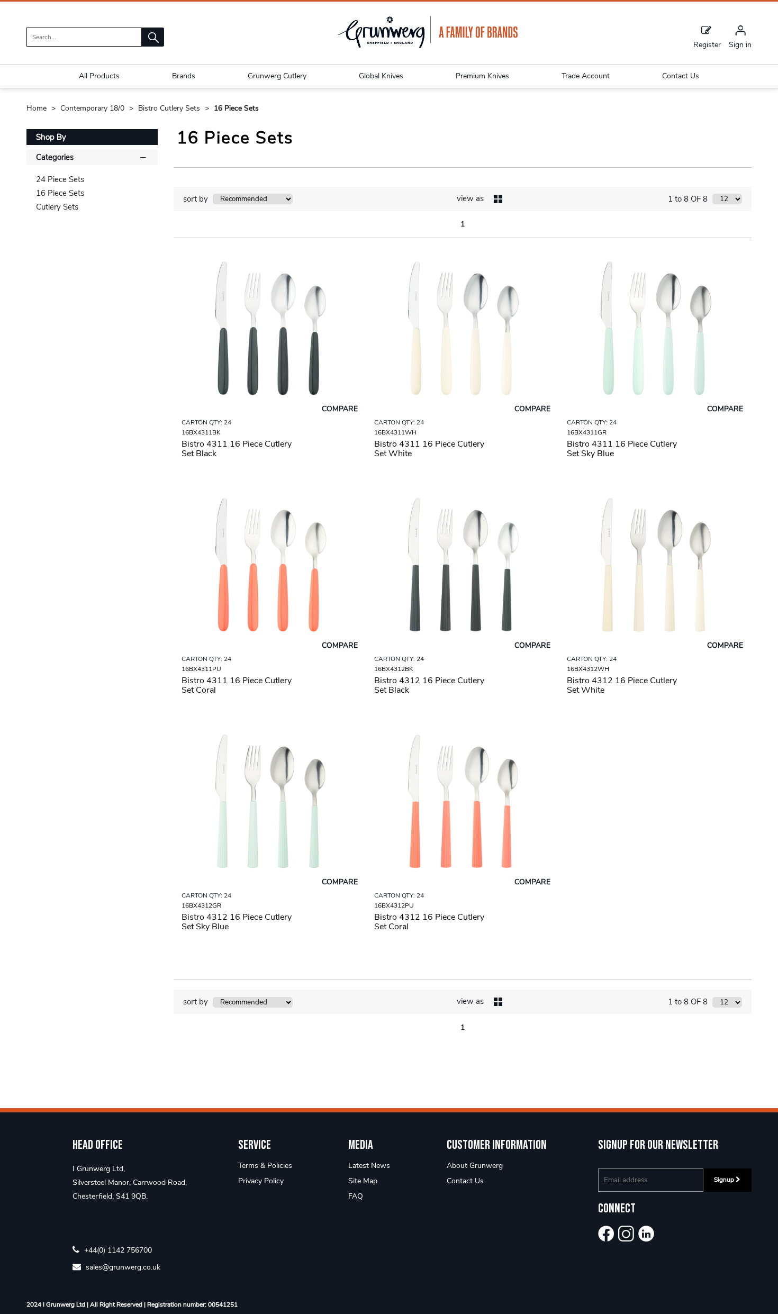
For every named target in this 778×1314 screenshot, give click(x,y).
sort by (195, 199)
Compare (340, 409)
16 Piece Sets (236, 108)
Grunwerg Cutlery (277, 76)
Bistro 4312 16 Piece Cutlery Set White (622, 685)
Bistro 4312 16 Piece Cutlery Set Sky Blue (237, 921)
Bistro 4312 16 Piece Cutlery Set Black (429, 685)
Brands (183, 76)
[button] (153, 37)
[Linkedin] (646, 1233)
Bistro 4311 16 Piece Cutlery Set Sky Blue (622, 448)
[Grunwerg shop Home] (428, 46)
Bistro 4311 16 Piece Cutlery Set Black (237, 448)
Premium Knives (482, 76)
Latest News (369, 1166)
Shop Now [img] (269, 480)
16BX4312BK (393, 669)
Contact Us (465, 1181)
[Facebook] (606, 1233)
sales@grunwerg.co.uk (122, 1266)
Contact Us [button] (680, 76)
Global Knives (381, 76)
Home (37, 108)
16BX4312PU (394, 905)
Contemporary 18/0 (93, 108)
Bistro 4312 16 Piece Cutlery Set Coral (429, 921)
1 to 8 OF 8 (688, 199)
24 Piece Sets (60, 179)
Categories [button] (55, 157)
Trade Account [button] (586, 76)
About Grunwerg (475, 1166)
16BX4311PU (201, 669)
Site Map (362, 1181)
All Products (99, 76)
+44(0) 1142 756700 (117, 1249)
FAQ (355, 1196)
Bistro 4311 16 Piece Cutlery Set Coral (237, 685)
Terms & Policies (265, 1166)
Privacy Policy (261, 1181)
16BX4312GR (201, 905)
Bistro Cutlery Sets (170, 108)
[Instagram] (626, 1233)
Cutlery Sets (57, 207)
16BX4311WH (395, 432)
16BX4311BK (201, 432)
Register (707, 44)
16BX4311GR (587, 432)
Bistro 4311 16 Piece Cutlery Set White (429, 448)
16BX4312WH (588, 669)
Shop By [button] (51, 137)
